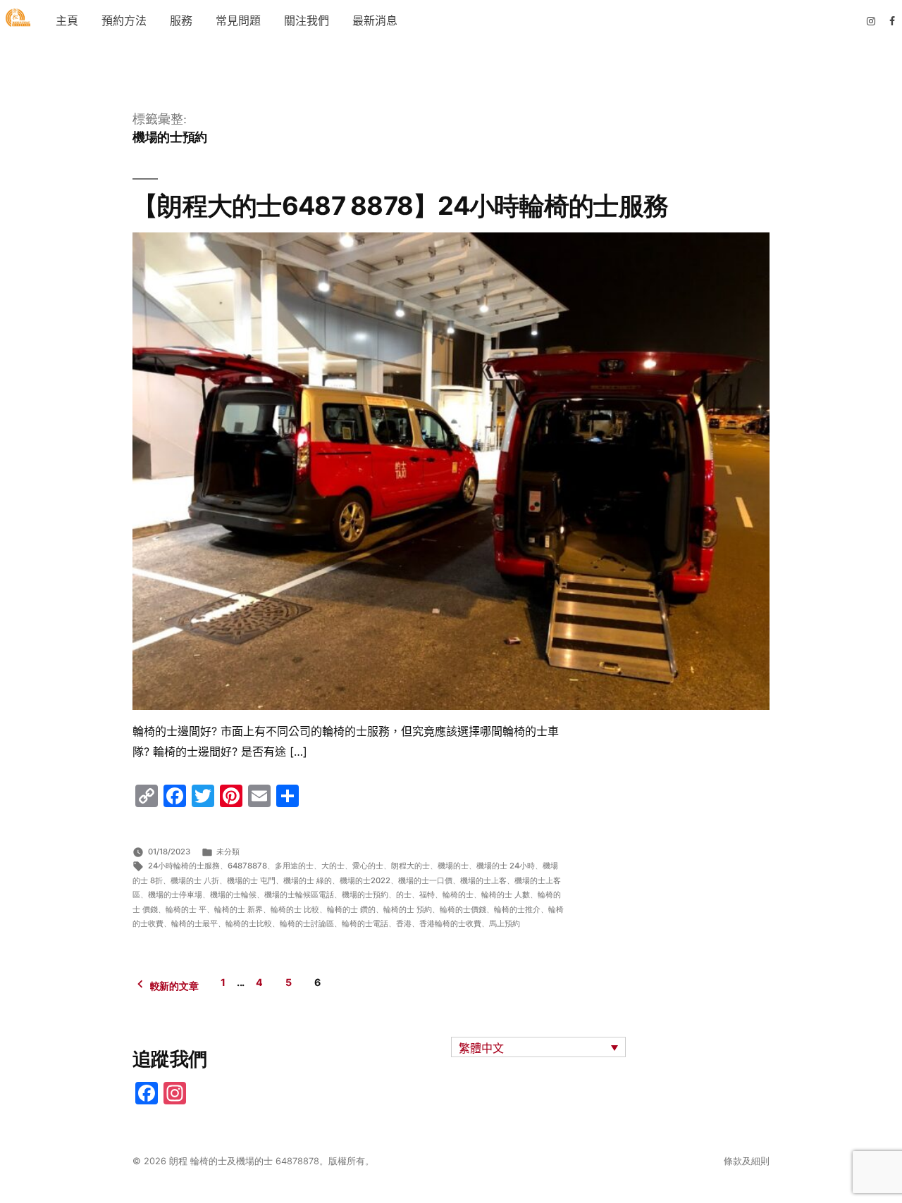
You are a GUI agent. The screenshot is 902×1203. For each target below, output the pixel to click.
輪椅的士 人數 (505, 894)
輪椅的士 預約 (407, 909)
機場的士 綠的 (307, 880)
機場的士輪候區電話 (299, 894)
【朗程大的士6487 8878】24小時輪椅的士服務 (400, 205)
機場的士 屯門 (251, 880)
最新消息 (374, 20)
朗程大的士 (410, 866)
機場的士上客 (483, 880)
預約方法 (124, 20)
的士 (404, 894)
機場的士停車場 (175, 894)
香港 (404, 923)
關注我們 (306, 20)
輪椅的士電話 (365, 923)
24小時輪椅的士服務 (184, 866)
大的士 (333, 866)
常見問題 (238, 20)
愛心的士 (367, 866)
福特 (427, 894)
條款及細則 (747, 1161)
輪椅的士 (458, 894)
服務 (181, 20)
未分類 (228, 851)
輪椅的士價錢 (463, 909)
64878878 (247, 866)
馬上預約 (504, 923)
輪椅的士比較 (249, 923)
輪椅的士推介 (517, 909)
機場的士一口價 (425, 880)
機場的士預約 (365, 894)
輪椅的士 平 (186, 909)
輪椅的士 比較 (295, 909)
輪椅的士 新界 (238, 909)
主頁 (67, 20)
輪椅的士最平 (194, 923)
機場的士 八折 (195, 880)
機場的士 (453, 866)
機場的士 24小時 (505, 866)
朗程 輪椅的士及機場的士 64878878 (244, 1161)
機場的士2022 (365, 880)
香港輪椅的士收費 (450, 923)
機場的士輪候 (233, 894)
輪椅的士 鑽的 (351, 909)
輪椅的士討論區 (307, 923)
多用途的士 (294, 866)
